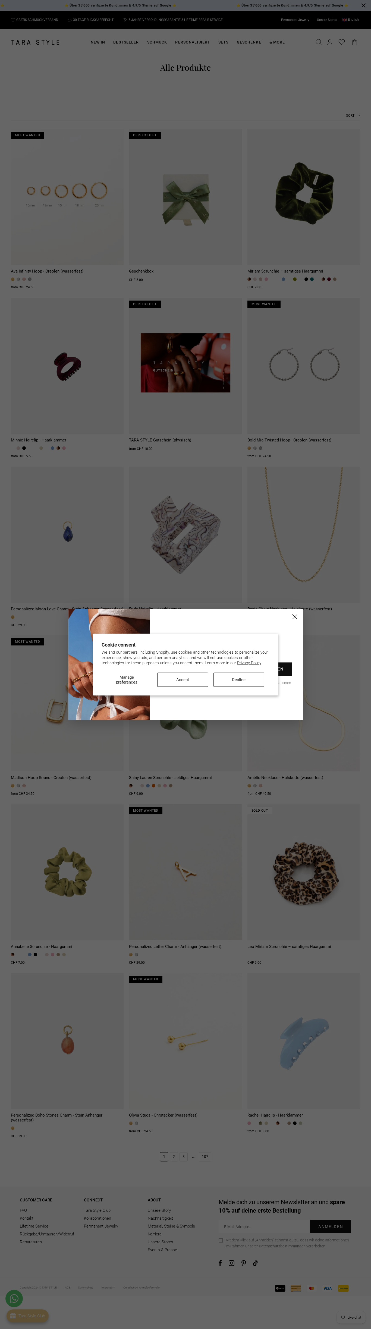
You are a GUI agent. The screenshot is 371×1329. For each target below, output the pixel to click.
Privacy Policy (249, 662)
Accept (182, 679)
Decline (239, 679)
